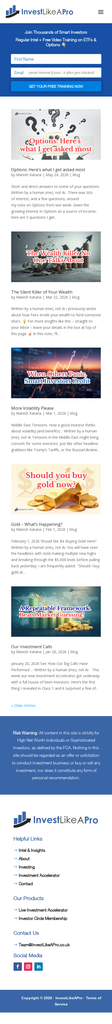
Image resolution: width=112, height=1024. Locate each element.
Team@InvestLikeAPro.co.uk (44, 944)
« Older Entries (23, 705)
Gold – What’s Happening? (37, 524)
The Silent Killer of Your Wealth (41, 292)
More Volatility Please (32, 408)
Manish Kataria (28, 174)
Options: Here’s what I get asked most (48, 169)
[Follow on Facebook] (18, 966)
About (24, 858)
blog (76, 174)
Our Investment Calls (31, 647)
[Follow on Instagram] (28, 966)
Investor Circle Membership (43, 918)
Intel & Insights (32, 850)
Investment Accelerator (39, 875)
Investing (27, 867)
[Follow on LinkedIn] (38, 966)
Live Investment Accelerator (43, 910)
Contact (26, 883)
